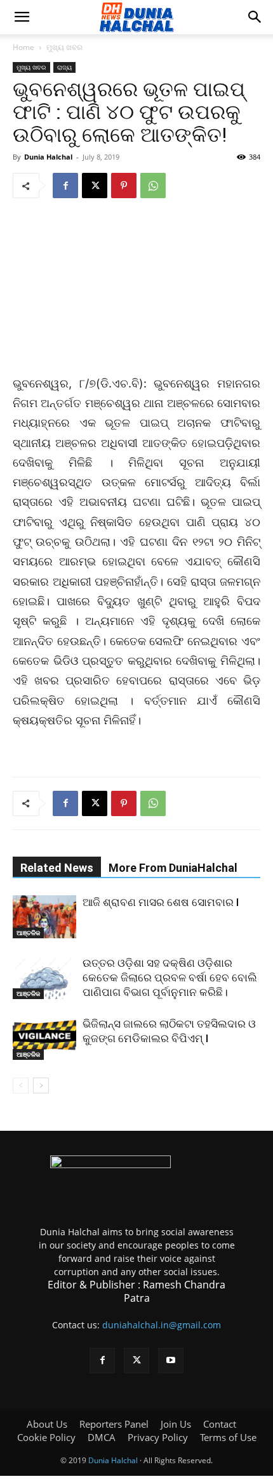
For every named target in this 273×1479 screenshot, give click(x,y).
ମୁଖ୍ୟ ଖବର (64, 47)
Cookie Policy (46, 1437)
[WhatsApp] (153, 185)
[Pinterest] (123, 185)
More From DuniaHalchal (173, 867)
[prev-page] (21, 1085)
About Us (47, 1424)
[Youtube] (170, 1360)
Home (23, 47)
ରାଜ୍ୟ (64, 67)
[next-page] (41, 1085)
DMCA (102, 1437)
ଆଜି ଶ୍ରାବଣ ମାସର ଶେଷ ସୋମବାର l (161, 902)
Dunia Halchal (48, 156)
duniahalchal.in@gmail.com (161, 1325)
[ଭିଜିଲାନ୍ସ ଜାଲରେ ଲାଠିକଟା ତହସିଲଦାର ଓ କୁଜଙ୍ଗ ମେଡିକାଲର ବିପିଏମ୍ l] (44, 1038)
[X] (94, 185)
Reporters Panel (114, 1424)
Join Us (176, 1424)
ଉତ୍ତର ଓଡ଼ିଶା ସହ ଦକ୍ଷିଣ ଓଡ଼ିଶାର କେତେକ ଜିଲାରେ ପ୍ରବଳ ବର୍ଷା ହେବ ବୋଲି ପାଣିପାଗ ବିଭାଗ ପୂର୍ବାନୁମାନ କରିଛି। (170, 977)
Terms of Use (228, 1437)
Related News (56, 867)
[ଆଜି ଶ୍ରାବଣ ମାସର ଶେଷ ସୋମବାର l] (44, 917)
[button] (21, 17)
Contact (219, 1424)
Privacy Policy (158, 1437)
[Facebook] (65, 185)
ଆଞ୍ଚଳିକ (28, 932)
